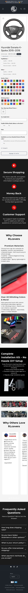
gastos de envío (5, 56)
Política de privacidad (18, 585)
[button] (3, 9)
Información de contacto (9, 587)
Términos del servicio (10, 589)
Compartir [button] (5, 148)
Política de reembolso (20, 587)
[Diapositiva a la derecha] (17, 44)
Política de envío (19, 589)
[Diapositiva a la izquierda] (10, 44)
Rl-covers (10, 585)
